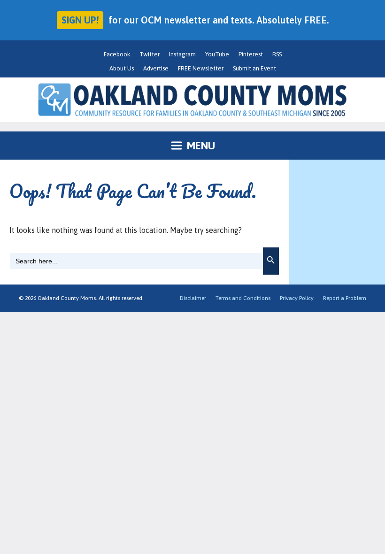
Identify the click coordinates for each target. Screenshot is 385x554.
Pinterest (251, 54)
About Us (121, 68)
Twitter (149, 54)
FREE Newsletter (200, 68)
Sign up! (80, 20)
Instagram (182, 54)
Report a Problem (344, 298)
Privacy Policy (297, 298)
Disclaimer (193, 298)
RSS (277, 54)
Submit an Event (254, 68)
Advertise (156, 68)
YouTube (217, 54)
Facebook (117, 54)
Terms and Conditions (243, 298)
